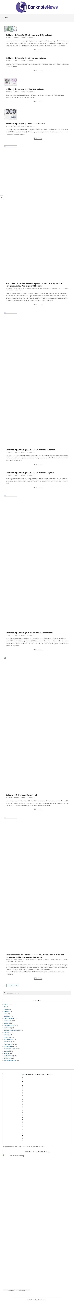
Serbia (23, 37)
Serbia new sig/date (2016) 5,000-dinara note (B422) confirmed (29, 35)
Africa (5, 1004)
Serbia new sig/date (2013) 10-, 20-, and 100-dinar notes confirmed (30, 449)
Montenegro (54, 288)
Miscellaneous (8, 1039)
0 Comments (30, 37)
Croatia (40, 288)
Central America (9, 1018)
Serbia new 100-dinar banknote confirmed (21, 795)
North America (8, 1046)
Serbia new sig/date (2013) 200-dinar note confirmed (25, 123)
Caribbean (7, 1016)
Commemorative (9, 1025)
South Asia (7, 1058)
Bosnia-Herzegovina (31, 288)
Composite (7, 1028)
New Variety (8, 1044)
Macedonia (46, 288)
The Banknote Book (10, 1060)
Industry (6, 1035)
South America (8, 1056)
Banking (6, 1011)
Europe (16, 37)
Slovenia (65, 288)
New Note (7, 1042)
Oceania (6, 1051)
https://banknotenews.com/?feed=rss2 (37, 1075)
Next (16, 985)
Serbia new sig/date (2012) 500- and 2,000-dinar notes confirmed (30, 632)
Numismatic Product (10, 1049)
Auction (6, 1009)
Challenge (7, 1023)
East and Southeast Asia (11, 1030)
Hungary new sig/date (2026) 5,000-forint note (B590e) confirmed (23, 1146)
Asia (5, 1007)
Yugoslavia (9, 290)
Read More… (38, 49)
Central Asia (7, 1021)
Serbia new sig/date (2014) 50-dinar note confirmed (25, 89)
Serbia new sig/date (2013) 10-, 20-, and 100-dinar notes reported (30, 473)
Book (15, 288)
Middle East (7, 1037)
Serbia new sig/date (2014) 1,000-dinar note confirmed (26, 58)
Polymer (6, 1053)
